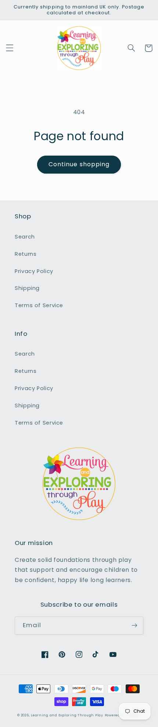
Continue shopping (79, 164)
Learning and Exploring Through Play (67, 715)
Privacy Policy (34, 271)
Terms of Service (39, 305)
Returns (25, 254)
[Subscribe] (134, 626)
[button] (9, 48)
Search (25, 236)
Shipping (27, 288)
